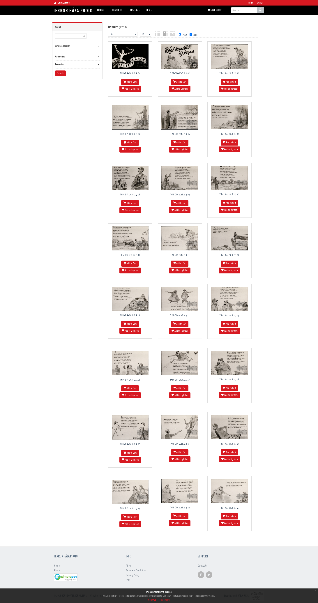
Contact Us (202, 565)
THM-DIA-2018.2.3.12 (180, 255)
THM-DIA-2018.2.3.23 (229, 508)
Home (57, 565)
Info (148, 10)
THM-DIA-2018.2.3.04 (130, 134)
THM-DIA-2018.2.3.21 (180, 444)
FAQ (128, 580)
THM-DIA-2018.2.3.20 (130, 444)
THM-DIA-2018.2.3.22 (180, 507)
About (128, 565)
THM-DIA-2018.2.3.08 (130, 194)
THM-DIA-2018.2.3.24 (130, 508)
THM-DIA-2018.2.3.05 (180, 134)
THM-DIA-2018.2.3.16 (130, 380)
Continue (152, 600)
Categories (60, 56)
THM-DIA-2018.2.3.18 (229, 379)
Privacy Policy (132, 575)
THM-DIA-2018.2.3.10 (229, 255)
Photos (101, 10)
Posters (134, 10)
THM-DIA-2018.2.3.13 (130, 315)
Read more (165, 600)
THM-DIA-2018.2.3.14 (180, 315)
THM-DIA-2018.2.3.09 (180, 194)
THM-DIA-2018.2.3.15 (229, 315)
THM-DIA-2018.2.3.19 (229, 444)
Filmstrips (117, 10)
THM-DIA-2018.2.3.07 (229, 194)
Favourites (59, 64)
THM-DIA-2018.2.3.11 (130, 255)
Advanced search (62, 46)
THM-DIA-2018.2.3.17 (180, 380)
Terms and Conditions (136, 570)
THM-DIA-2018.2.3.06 (229, 134)
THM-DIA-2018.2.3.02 (180, 73)
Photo (57, 570)
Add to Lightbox (131, 89)
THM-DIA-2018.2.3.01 (130, 73)
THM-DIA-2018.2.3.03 (229, 73)
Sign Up (260, 3)
